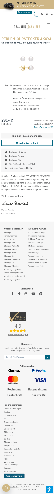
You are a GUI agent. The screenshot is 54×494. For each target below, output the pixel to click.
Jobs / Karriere (10, 415)
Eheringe (7, 232)
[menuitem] (15, 232)
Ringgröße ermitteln (12, 449)
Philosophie (8, 432)
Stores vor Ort (9, 429)
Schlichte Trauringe (35, 242)
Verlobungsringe (10, 236)
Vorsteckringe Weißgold (37, 259)
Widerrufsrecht (10, 471)
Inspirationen (9, 435)
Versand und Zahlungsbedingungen (12, 463)
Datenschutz (9, 455)
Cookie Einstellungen (12, 409)
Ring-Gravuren (10, 445)
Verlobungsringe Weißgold (14, 273)
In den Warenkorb (42, 127)
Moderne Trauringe (35, 246)
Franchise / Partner (11, 422)
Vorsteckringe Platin (36, 266)
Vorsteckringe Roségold (37, 263)
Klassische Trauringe (36, 232)
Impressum (8, 468)
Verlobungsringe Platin (13, 279)
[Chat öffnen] (6, 488)
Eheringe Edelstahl (11, 266)
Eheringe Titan (10, 263)
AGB (5, 459)
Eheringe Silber (10, 256)
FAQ (5, 419)
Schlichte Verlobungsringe (38, 249)
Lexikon (7, 439)
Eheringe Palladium (12, 259)
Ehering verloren (10, 442)
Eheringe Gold (9, 242)
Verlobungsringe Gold (12, 269)
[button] (49, 489)
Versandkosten (13, 487)
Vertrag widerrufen (14, 476)
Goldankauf (8, 425)
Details (8, 85)
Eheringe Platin (10, 252)
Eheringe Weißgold (11, 246)
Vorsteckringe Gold (35, 256)
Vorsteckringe (9, 239)
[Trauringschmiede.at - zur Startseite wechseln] (27, 26)
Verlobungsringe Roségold (14, 276)
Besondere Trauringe (36, 236)
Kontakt (7, 412)
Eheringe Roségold (11, 249)
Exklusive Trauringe (36, 239)
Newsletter (8, 452)
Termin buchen (25, 12)
